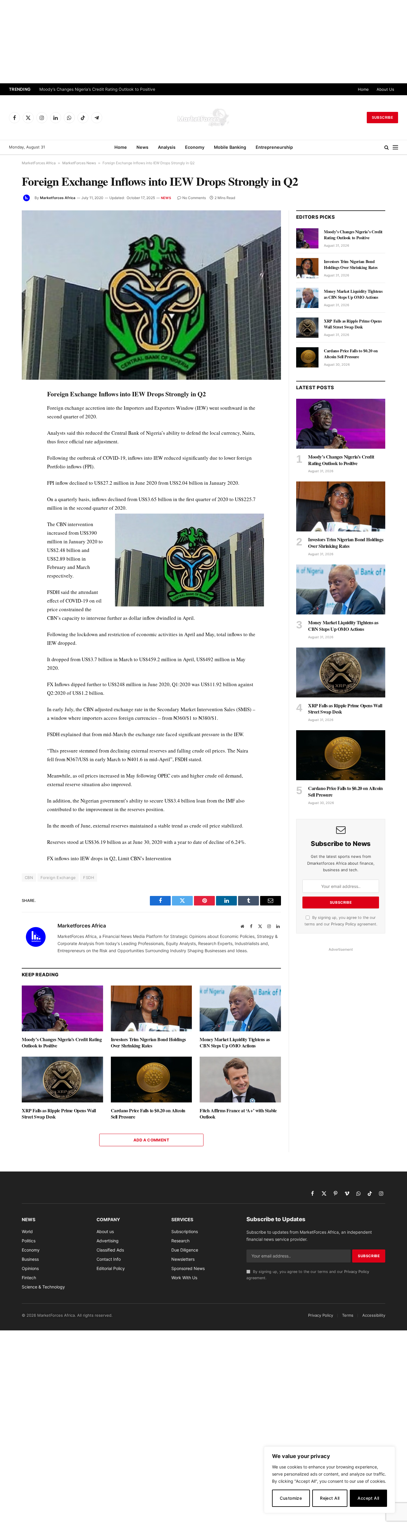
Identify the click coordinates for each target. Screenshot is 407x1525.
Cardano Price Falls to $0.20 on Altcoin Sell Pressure (148, 1113)
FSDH (88, 877)
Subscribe (382, 117)
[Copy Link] (8, 531)
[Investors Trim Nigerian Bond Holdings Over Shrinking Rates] (151, 1008)
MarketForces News (79, 163)
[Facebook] (8, 408)
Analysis (166, 147)
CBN (29, 877)
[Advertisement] (203, 41)
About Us (385, 89)
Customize (291, 1498)
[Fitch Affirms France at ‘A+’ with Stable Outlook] (240, 1079)
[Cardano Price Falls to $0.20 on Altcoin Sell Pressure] (151, 1079)
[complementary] (329, 1479)
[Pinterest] (8, 449)
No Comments (194, 197)
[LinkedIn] (8, 435)
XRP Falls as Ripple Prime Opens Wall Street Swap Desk (59, 1113)
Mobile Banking (230, 147)
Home (363, 89)
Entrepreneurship (274, 147)
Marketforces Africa (57, 197)
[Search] (386, 147)
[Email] (8, 463)
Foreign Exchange (58, 877)
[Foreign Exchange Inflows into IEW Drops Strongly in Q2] (151, 295)
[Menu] (395, 147)
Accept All (368, 1498)
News (142, 147)
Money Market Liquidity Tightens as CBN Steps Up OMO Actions (235, 1042)
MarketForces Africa (39, 163)
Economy (194, 147)
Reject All (329, 1498)
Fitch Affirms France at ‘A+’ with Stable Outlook (238, 1113)
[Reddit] (8, 490)
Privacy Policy (343, 924)
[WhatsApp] (8, 517)
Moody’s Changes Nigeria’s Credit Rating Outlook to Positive (97, 89)
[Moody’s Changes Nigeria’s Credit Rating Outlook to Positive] (62, 1008)
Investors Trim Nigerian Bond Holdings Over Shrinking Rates (148, 1042)
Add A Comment (151, 1140)
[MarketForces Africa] (203, 117)
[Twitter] (8, 422)
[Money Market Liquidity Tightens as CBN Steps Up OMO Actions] (240, 1008)
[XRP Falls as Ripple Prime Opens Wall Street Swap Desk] (62, 1079)
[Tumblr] (8, 476)
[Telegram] (8, 504)
